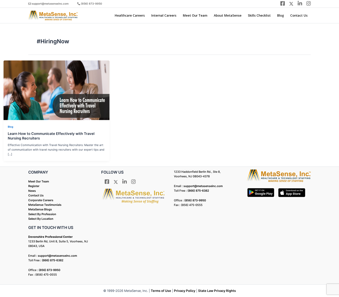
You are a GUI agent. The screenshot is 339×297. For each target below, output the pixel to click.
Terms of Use (161, 291)
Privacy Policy (184, 291)
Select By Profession (42, 214)
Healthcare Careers (130, 15)
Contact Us (299, 15)
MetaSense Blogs (40, 209)
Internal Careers (163, 15)
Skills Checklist (259, 15)
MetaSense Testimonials (44, 204)
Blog (280, 15)
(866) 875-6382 (52, 260)
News (32, 191)
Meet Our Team (195, 15)
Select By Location (40, 218)
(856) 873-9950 (91, 3)
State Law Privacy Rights (217, 291)
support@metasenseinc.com (50, 3)
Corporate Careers (40, 200)
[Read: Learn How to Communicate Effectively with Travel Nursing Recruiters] (56, 90)
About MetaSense (228, 15)
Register (33, 186)
